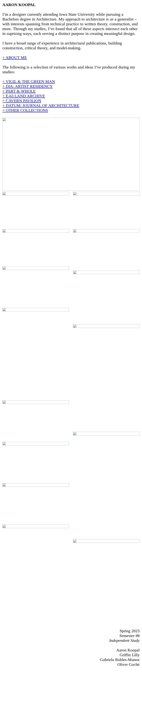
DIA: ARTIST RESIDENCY (29, 86)
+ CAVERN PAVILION (21, 100)
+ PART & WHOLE (19, 91)
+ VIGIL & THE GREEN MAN (28, 81)
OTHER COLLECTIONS (27, 110)
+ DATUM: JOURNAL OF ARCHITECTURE (40, 105)
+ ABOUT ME (14, 57)
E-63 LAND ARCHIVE (25, 96)
